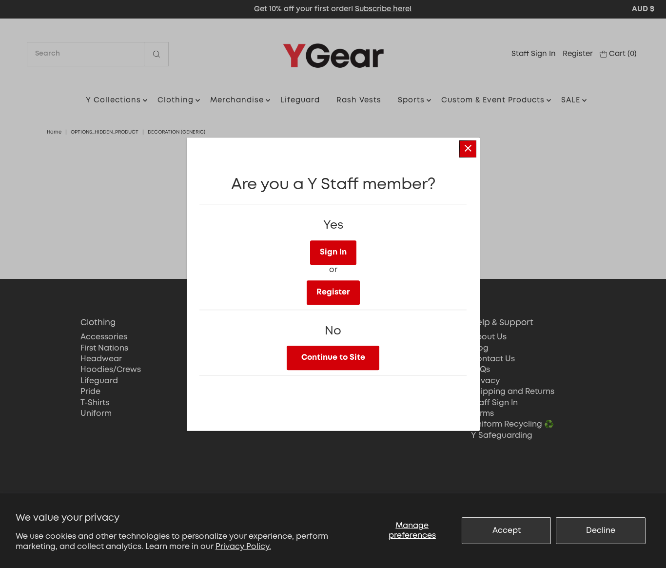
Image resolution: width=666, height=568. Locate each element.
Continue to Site (333, 357)
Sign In (333, 251)
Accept (506, 530)
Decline (600, 530)
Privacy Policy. (243, 546)
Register (333, 291)
